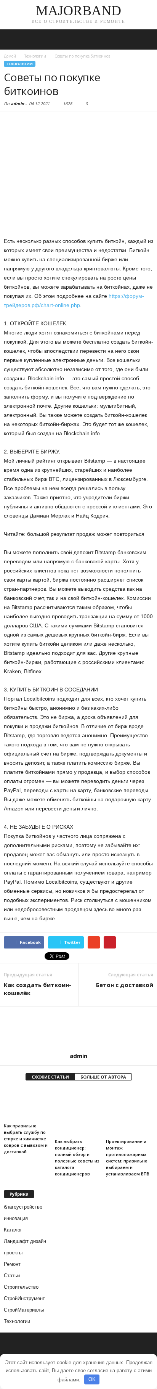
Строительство (21, 1287)
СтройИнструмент (24, 1298)
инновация (16, 1218)
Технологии (19, 63)
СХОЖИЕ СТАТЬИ (50, 1077)
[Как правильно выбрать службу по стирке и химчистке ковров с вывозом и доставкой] (27, 1104)
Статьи (12, 1275)
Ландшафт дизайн (25, 1241)
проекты (13, 1253)
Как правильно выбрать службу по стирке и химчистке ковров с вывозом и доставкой (26, 1138)
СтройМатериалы (24, 1310)
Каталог (13, 1230)
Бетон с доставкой (124, 985)
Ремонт (12, 1264)
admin (17, 103)
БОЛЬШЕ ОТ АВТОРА (103, 1077)
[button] (145, 39)
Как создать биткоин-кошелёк (37, 989)
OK (92, 1379)
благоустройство (23, 1207)
